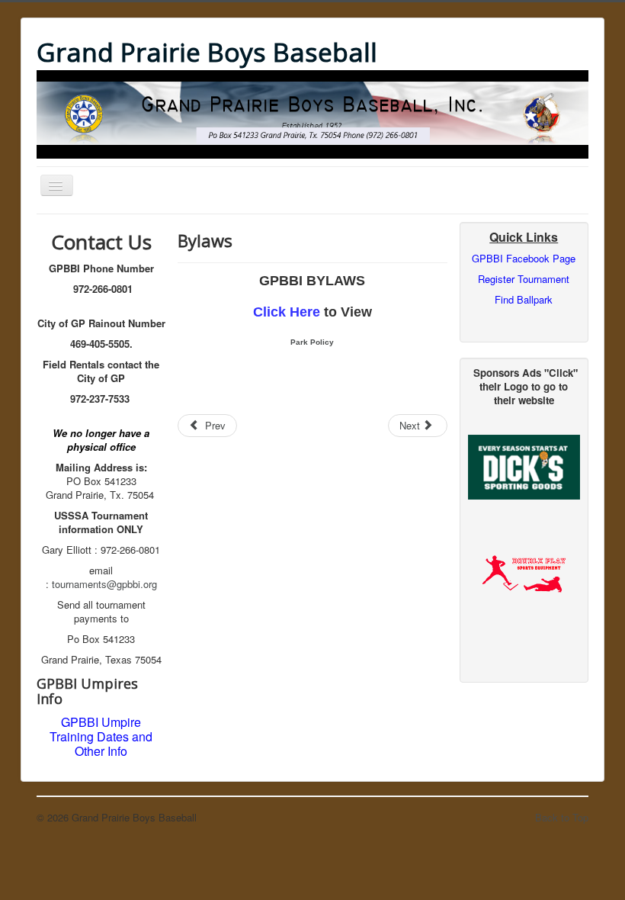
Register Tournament (523, 279)
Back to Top (561, 817)
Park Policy (312, 342)
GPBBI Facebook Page (523, 258)
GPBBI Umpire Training (95, 729)
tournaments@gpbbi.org (104, 584)
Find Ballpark (524, 299)
